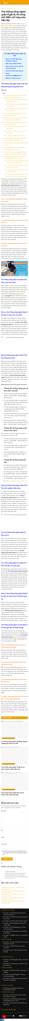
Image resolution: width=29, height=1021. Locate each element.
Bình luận (4, 811)
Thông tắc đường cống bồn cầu (16, 135)
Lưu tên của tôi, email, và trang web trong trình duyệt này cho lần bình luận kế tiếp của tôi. (15, 852)
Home (2, 8)
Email (3, 837)
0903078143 (12, 1010)
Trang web (4, 844)
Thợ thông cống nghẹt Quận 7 (18, 481)
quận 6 (15, 637)
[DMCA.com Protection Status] (23, 1016)
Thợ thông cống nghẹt (10, 8)
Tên (2, 830)
